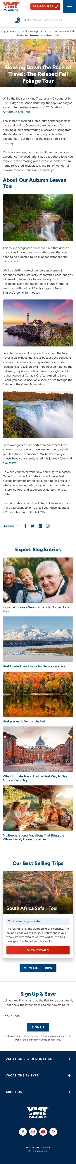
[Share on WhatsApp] (48, 526)
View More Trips (38, 968)
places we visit (42, 161)
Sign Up (38, 1027)
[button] (38, 1059)
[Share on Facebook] (25, 526)
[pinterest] (53, 1132)
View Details (38, 950)
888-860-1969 (36, 512)
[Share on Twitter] (32, 526)
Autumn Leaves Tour (16, 112)
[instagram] (33, 1132)
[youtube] (43, 1132)
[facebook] (23, 1132)
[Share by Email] (18, 526)
